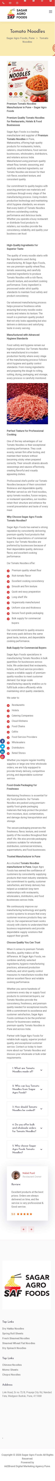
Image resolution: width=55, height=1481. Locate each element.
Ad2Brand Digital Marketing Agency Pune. (27, 1466)
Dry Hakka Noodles (13, 1328)
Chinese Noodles (12, 1364)
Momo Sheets (10, 1369)
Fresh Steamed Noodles (16, 1338)
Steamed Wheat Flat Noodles (18, 1343)
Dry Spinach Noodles (14, 1348)
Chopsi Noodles (11, 1374)
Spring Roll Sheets (12, 1333)
